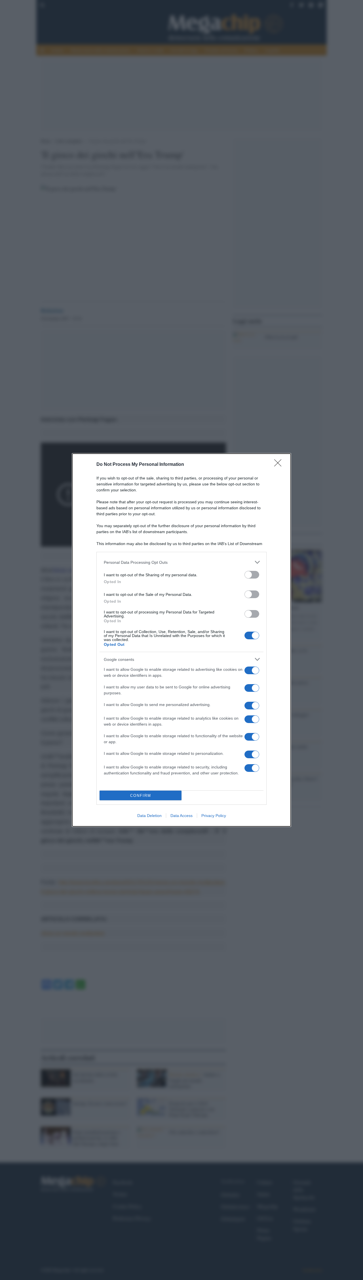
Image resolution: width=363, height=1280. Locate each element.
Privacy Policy (213, 815)
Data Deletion (149, 815)
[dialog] (181, 640)
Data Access (181, 815)
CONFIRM (140, 795)
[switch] (251, 575)
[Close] (279, 464)
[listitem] (181, 562)
